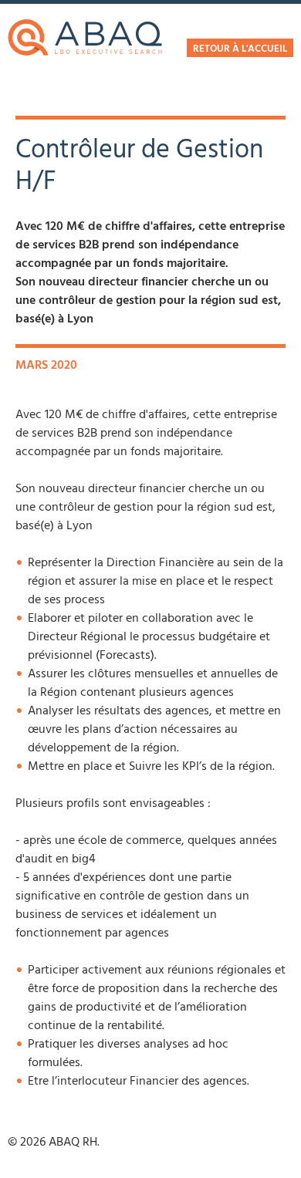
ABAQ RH (85, 37)
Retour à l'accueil (240, 49)
